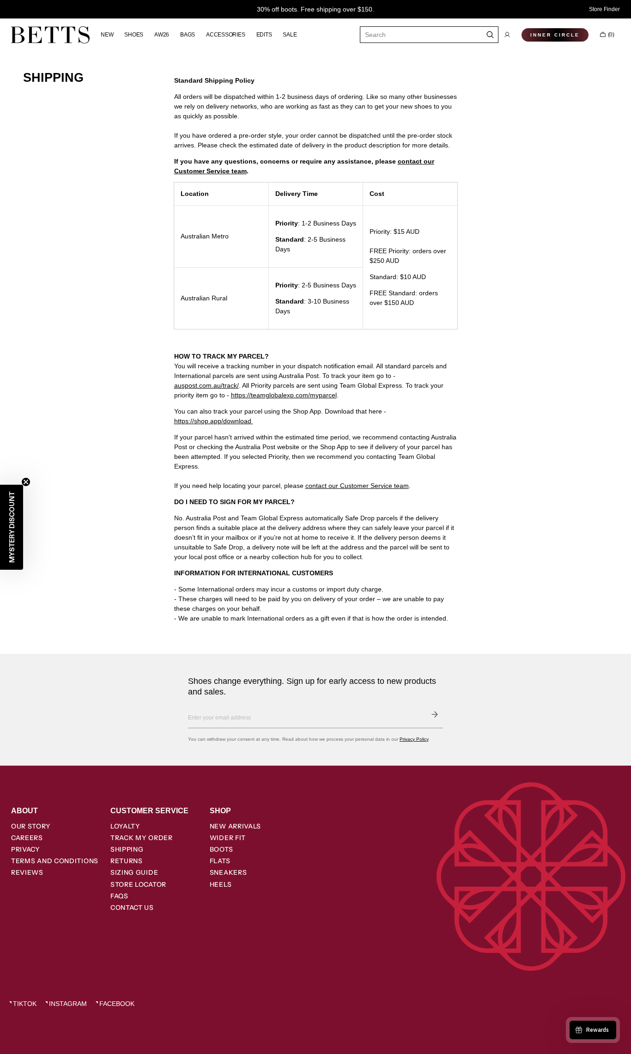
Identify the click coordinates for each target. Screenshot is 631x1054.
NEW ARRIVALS (235, 826)
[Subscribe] (434, 714)
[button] (507, 34)
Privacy (25, 849)
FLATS (220, 861)
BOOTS (221, 849)
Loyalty (125, 826)
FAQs (119, 896)
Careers (27, 838)
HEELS (221, 884)
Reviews (27, 872)
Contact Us (132, 907)
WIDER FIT (228, 838)
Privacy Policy (414, 739)
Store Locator (138, 884)
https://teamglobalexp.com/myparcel (284, 395)
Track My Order (141, 838)
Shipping (127, 849)
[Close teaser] (25, 482)
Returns (126, 861)
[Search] (490, 34)
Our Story (30, 826)
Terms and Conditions (54, 861)
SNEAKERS (228, 872)
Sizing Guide (134, 872)
